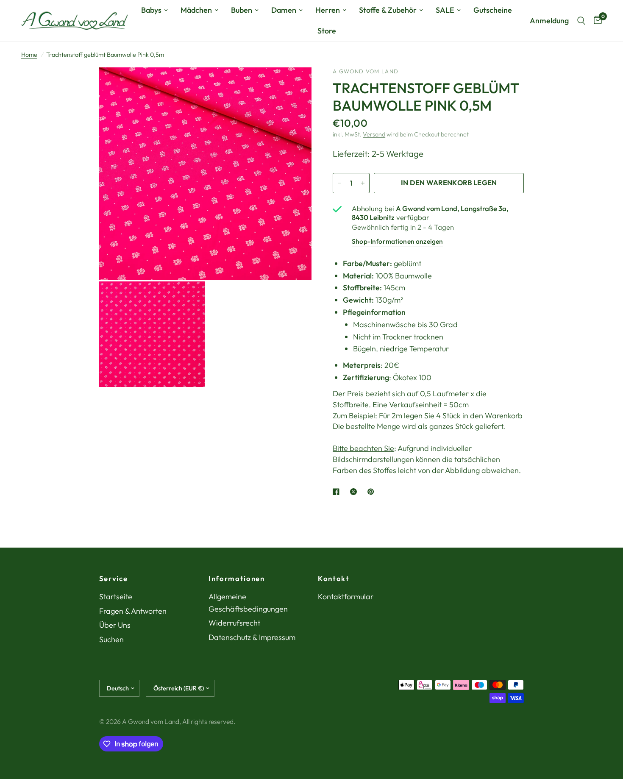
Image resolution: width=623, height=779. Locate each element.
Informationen (237, 578)
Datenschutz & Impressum (252, 637)
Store (326, 31)
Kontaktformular (345, 596)
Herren (327, 10)
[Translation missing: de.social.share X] (355, 492)
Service (113, 578)
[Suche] (581, 21)
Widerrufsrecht (234, 623)
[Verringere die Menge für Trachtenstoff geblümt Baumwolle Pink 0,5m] (339, 183)
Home (29, 54)
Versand (374, 134)
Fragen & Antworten (133, 611)
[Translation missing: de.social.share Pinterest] (372, 492)
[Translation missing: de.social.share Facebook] (338, 492)
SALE (445, 10)
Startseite (115, 596)
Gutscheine (492, 10)
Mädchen (196, 10)
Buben (241, 10)
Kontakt (334, 578)
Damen (283, 10)
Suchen (111, 639)
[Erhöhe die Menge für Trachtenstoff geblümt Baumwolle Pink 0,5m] (362, 183)
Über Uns (115, 625)
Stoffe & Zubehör (388, 10)
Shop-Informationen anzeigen (397, 241)
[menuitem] (154, 10)
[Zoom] (294, 85)
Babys (151, 10)
